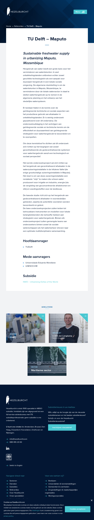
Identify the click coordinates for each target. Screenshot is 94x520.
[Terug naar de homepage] (17, 15)
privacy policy (8, 516)
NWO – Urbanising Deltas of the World (40, 282)
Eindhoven (36, 430)
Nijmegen (10, 433)
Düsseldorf (15, 430)
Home (8, 26)
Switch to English (16, 465)
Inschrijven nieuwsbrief (62, 427)
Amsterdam (29, 427)
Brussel (38, 427)
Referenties (19, 26)
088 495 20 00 (16, 442)
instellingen (36, 511)
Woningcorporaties (56, 496)
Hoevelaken (26, 430)
